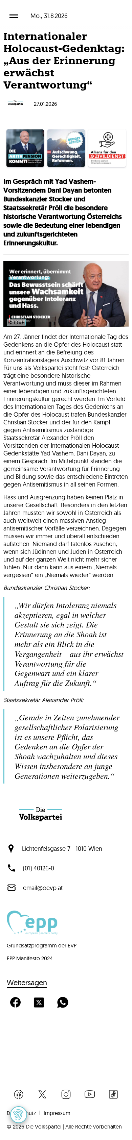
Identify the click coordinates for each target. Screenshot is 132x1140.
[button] (18, 1114)
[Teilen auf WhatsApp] (62, 1002)
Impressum (57, 1113)
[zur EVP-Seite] (32, 932)
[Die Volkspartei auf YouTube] (89, 1094)
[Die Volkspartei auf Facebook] (18, 1094)
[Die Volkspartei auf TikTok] (113, 1094)
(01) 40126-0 (38, 868)
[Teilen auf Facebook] (15, 1002)
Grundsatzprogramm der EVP (41, 945)
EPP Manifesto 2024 (30, 958)
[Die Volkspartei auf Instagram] (66, 1094)
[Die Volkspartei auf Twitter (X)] (42, 1094)
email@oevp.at (43, 888)
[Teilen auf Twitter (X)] (38, 1002)
